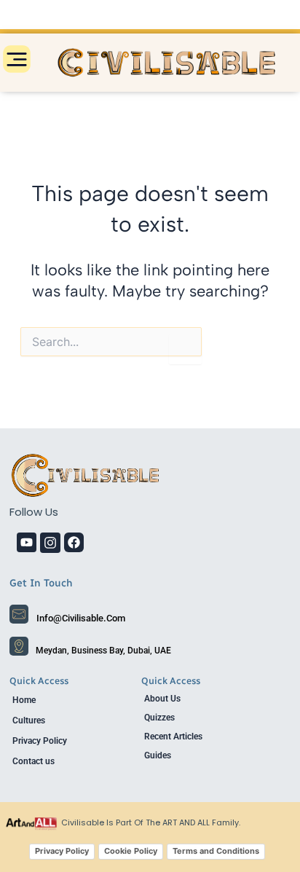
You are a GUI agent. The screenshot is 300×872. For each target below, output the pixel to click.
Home (24, 700)
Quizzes (159, 717)
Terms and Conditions (216, 851)
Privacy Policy (39, 741)
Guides (157, 755)
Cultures (28, 720)
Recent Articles (173, 736)
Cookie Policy (130, 851)
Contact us (33, 761)
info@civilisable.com (80, 618)
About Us (162, 699)
